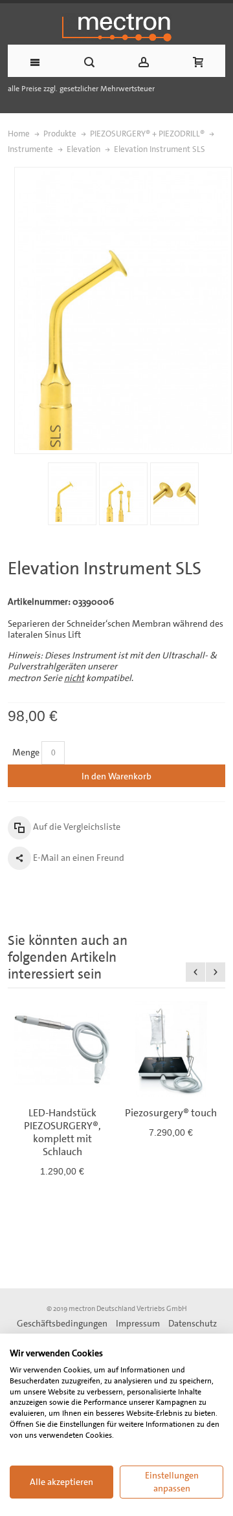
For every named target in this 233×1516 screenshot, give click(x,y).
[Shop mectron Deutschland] (116, 27)
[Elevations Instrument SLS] (72, 493)
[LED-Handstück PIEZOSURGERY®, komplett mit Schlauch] (62, 1049)
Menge (25, 752)
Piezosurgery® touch (171, 1113)
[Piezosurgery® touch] (171, 1049)
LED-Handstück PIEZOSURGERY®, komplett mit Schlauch (62, 1132)
